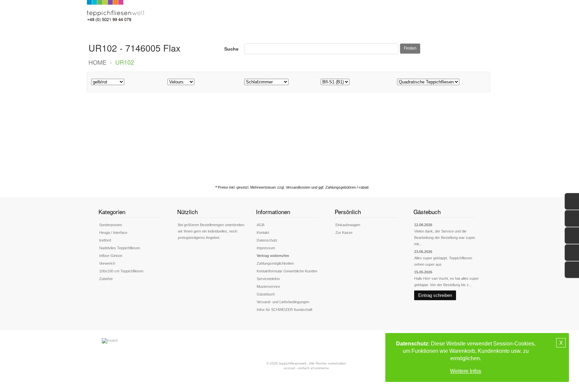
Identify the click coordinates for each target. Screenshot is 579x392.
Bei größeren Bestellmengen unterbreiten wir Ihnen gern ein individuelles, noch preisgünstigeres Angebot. (211, 231)
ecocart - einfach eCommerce (306, 368)
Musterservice (268, 286)
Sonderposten (110, 225)
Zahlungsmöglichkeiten (275, 263)
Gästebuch (266, 294)
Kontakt (263, 233)
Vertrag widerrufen (273, 256)
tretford (105, 240)
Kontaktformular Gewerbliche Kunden (287, 271)
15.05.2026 (423, 272)
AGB (260, 225)
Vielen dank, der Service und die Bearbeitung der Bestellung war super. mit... (445, 237)
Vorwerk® (107, 263)
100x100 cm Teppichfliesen (121, 271)
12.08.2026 (423, 225)
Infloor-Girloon (110, 256)
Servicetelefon (268, 279)
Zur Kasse (343, 233)
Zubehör (106, 279)
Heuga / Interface (113, 233)
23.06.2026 (423, 252)
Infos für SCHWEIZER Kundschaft (284, 310)
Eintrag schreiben (435, 295)
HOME (97, 62)
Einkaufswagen (347, 225)
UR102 (124, 62)
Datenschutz (267, 240)
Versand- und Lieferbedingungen (283, 302)
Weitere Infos (465, 371)
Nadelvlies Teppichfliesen (119, 248)
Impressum (266, 248)
